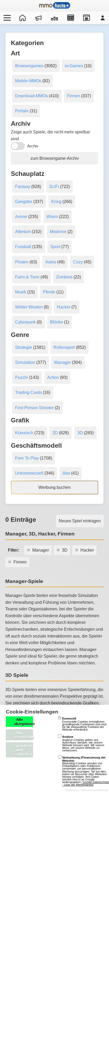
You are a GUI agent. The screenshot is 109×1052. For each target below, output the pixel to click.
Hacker (63, 307)
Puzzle (21, 377)
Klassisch (24, 433)
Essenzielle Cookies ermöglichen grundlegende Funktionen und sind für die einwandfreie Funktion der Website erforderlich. (84, 724)
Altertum (23, 231)
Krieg (56, 201)
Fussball (23, 246)
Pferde (49, 292)
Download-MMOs (31, 96)
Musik (20, 292)
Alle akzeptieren (23, 721)
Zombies (64, 277)
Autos (50, 262)
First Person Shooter (34, 408)
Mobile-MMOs (28, 81)
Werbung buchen (54, 487)
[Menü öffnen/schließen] (6, 17)
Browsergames (29, 66)
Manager (62, 362)
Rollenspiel (64, 347)
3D (80, 433)
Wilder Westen (29, 307)
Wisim (52, 216)
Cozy (78, 262)
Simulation (25, 362)
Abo (66, 473)
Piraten (22, 262)
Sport (55, 246)
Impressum (72, 790)
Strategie (23, 347)
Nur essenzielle (23, 735)
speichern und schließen (23, 750)
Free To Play (27, 458)
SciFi (54, 186)
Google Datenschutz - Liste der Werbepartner (85, 783)
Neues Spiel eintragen (80, 521)
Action (53, 377)
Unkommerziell (29, 473)
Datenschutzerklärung (94, 790)
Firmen (73, 96)
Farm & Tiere (27, 277)
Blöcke (56, 322)
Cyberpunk (25, 322)
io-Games (74, 66)
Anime (21, 216)
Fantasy (22, 186)
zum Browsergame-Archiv (54, 158)
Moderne (58, 231)
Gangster (23, 201)
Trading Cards (28, 392)
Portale (22, 111)
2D (55, 433)
